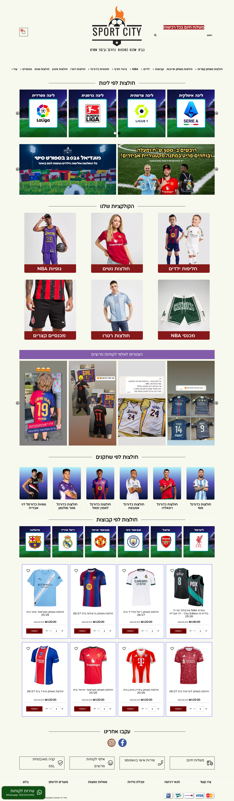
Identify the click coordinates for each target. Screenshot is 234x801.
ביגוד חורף (120, 69)
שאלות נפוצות (97, 782)
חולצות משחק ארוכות (179, 69)
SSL (52, 766)
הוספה (178, 630)
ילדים (146, 69)
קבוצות (159, 69)
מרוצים (99, 766)
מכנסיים (27, 69)
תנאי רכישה (172, 782)
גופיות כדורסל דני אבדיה (33, 506)
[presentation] (17, 113)
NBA (134, 69)
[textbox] (183, 27)
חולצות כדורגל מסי (200, 506)
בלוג (26, 782)
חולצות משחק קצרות (210, 69)
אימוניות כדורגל (99, 69)
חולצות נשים (42, 69)
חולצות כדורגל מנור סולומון (67, 506)
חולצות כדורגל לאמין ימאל (100, 506)
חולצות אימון (59, 69)
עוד (15, 69)
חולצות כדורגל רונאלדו (167, 506)
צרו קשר (205, 782)
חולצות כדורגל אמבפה (133, 506)
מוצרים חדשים (58, 782)
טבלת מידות (135, 782)
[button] (119, 133)
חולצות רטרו (77, 69)
